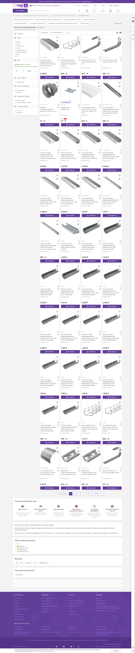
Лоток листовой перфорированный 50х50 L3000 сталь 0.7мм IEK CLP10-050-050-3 (111, 201)
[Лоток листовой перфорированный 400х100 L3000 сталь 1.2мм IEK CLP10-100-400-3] (49, 137)
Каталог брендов (19, 614)
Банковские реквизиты (20, 609)
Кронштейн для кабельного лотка (72, 19)
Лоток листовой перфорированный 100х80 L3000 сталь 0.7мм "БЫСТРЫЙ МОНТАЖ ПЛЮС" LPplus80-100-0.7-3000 (111, 292)
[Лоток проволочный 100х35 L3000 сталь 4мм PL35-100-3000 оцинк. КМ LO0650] (70, 45)
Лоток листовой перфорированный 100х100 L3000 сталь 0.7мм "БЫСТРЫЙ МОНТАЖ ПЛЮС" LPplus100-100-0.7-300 (67, 292)
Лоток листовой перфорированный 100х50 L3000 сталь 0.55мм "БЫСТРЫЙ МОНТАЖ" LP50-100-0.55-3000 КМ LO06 (110, 383)
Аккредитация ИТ (19, 619)
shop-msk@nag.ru (55, 5)
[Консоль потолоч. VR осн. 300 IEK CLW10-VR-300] (91, 45)
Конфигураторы (73, 614)
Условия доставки (46, 603)
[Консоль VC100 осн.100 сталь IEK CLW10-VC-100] (112, 45)
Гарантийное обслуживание (49, 606)
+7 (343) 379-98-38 (18, 629)
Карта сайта (45, 611)
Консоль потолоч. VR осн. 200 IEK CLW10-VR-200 (111, 472)
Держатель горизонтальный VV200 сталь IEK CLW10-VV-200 (68, 472)
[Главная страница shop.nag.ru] (20, 5)
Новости (16, 601)
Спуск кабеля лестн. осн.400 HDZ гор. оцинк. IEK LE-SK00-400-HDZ (47, 472)
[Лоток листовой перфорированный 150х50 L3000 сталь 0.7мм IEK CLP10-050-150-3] (91, 183)
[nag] (78, 647)
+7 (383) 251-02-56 (73, 629)
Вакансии (17, 603)
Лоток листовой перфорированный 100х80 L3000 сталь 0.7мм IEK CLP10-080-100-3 (48, 201)
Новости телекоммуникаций (77, 601)
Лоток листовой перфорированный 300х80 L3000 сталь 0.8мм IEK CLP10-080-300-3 (90, 155)
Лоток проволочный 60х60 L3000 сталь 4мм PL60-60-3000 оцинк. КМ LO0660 (110, 428)
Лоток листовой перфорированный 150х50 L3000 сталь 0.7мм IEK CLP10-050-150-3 (90, 201)
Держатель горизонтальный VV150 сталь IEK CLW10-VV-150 (89, 472)
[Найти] (79, 11)
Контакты (16, 606)
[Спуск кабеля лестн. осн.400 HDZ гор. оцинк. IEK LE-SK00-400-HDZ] (49, 455)
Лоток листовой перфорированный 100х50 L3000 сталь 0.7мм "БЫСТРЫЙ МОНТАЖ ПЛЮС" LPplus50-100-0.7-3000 (90, 337)
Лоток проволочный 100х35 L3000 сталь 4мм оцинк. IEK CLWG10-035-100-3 (89, 110)
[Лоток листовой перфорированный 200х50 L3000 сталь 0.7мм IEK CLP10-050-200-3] (70, 183)
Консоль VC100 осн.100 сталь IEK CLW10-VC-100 (110, 61)
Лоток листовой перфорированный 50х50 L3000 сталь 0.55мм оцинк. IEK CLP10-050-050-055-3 (48, 246)
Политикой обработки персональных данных (43, 651)
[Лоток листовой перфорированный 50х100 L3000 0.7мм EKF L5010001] (70, 228)
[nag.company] (57, 647)
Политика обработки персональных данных (108, 646)
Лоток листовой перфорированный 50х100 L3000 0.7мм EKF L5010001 (68, 246)
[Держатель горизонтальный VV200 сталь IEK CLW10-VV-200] (70, 455)
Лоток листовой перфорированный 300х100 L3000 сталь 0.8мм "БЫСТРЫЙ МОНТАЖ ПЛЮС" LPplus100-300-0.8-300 (89, 246)
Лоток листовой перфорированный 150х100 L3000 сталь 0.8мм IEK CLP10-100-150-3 (69, 155)
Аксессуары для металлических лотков (23, 19)
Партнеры (17, 611)
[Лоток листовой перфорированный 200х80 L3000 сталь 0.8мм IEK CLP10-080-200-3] (112, 137)
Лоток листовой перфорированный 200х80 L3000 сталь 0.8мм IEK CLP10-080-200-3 (111, 155)
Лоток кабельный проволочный (37, 23)
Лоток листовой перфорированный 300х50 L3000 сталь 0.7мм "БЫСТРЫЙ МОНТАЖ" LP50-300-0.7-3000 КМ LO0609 (111, 337)
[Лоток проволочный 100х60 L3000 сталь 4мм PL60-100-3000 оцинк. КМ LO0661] (91, 410)
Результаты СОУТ (19, 617)
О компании (17, 598)
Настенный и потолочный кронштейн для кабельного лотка (63, 23)
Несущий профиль (85, 23)
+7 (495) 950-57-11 (41, 5)
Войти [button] (110, 11)
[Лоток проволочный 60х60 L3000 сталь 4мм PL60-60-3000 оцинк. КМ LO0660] (112, 410)
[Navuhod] (64, 647)
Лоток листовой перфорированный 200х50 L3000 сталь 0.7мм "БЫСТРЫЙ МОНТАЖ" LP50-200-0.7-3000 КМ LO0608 (48, 383)
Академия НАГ (73, 606)
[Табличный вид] (120, 32)
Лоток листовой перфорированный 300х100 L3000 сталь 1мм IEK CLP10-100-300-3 (48, 63)
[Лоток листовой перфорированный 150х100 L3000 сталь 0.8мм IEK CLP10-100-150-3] (70, 137)
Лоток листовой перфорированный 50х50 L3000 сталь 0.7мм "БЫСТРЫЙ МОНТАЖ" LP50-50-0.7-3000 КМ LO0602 (48, 428)
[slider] (14, 66)
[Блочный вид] (117, 32)
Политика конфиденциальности (112, 644)
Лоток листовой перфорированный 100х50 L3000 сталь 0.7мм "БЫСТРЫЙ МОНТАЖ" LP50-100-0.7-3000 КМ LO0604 (90, 383)
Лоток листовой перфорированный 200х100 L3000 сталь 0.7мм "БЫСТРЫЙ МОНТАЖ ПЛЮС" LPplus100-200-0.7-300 (109, 246)
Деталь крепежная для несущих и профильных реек (48, 19)
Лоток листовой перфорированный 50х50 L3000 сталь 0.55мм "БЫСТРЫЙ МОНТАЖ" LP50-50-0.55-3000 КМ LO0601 (69, 428)
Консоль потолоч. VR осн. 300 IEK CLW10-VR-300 (89, 62)
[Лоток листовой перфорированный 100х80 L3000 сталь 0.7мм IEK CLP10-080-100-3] (49, 183)
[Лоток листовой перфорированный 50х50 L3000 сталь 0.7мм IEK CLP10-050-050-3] (112, 183)
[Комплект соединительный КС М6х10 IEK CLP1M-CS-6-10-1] (49, 90)
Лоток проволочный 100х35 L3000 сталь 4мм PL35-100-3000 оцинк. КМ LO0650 (68, 63)
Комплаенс (44, 609)
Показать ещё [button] (118, 23)
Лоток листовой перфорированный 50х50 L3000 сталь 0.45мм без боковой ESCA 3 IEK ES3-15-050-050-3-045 (111, 110)
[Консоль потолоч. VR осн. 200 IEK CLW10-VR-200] (112, 455)
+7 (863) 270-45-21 (45, 629)
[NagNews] (71, 647)
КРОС (70, 609)
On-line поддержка (46, 598)
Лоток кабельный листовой (20, 23)
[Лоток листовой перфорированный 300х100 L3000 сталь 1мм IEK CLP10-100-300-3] (49, 45)
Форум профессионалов (76, 603)
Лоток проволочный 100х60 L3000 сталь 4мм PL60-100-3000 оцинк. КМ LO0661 (89, 428)
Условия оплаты (46, 601)
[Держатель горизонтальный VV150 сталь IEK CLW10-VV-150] (91, 455)
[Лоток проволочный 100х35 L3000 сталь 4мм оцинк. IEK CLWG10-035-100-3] (91, 90)
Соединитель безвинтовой (65, 108)
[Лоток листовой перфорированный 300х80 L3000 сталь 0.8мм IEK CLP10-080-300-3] (91, 137)
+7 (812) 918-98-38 (100, 629)
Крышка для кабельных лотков (91, 19)
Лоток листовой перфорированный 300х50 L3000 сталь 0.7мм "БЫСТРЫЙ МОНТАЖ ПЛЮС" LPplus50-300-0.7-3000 (48, 337)
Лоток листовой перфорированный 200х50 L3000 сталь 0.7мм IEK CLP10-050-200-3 (69, 201)
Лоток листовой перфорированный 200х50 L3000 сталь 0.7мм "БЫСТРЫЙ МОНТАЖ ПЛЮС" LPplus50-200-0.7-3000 (69, 337)
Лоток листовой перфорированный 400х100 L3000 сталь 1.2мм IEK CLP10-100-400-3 (48, 155)
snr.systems (72, 611)
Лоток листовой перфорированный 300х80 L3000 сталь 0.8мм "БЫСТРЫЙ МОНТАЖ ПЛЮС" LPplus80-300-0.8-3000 (47, 292)
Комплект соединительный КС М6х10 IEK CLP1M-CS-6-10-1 (48, 109)
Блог (78, 5)
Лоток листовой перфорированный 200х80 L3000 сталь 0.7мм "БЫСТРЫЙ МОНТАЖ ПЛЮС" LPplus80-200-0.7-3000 (90, 292)
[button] (67, 1)
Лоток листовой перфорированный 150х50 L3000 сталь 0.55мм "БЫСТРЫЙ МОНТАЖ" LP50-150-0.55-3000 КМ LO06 (68, 383)
